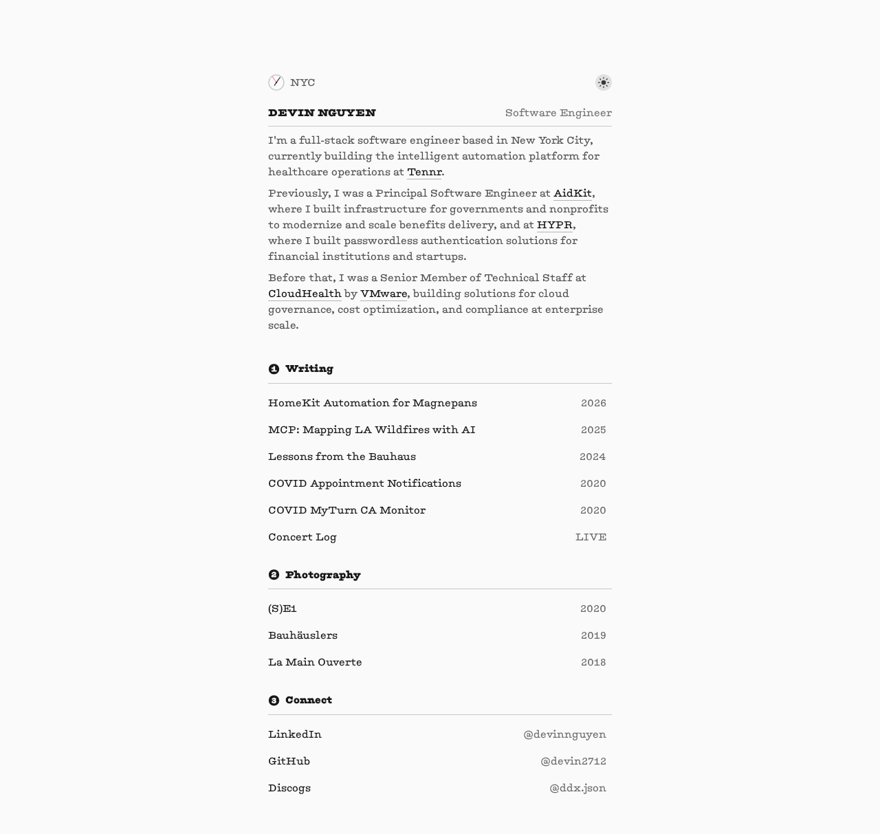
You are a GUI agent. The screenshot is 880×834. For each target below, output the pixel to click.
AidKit (572, 193)
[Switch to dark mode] (603, 82)
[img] (276, 82)
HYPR (555, 224)
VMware (383, 293)
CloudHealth (305, 293)
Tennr (424, 171)
